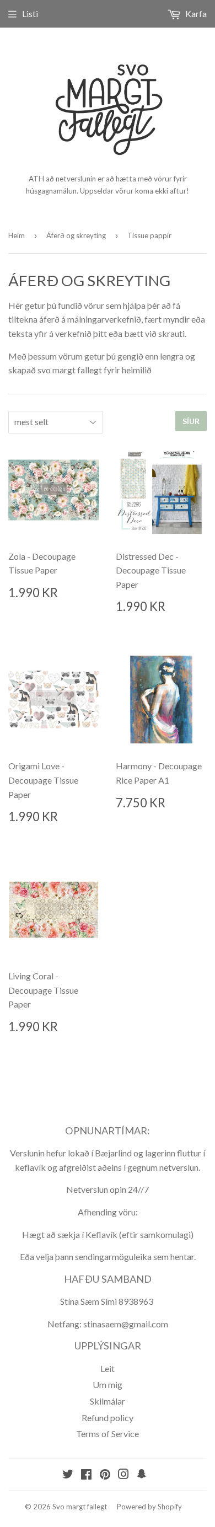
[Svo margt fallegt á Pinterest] (105, 1475)
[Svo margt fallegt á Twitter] (67, 1475)
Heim (16, 235)
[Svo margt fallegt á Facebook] (86, 1475)
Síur (191, 421)
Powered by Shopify (149, 1506)
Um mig (107, 1384)
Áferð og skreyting (76, 235)
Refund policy (107, 1417)
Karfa (195, 13)
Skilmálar (107, 1401)
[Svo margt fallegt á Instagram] (123, 1475)
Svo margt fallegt (79, 1506)
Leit (107, 1368)
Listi (30, 13)
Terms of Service (107, 1433)
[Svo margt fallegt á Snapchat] (141, 1475)
